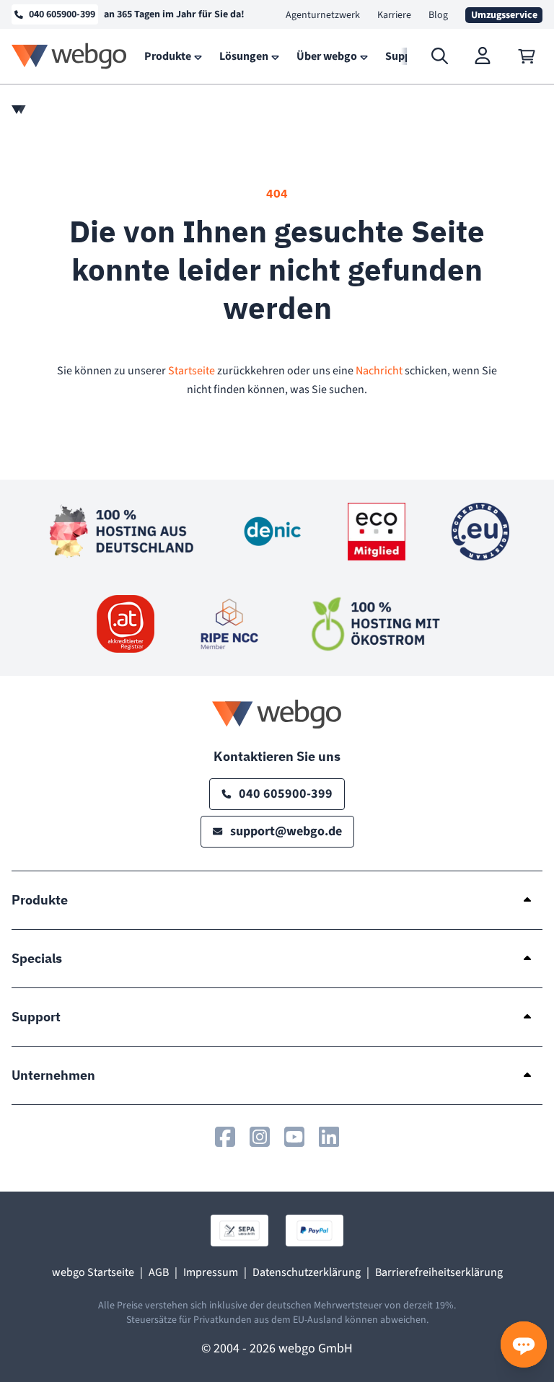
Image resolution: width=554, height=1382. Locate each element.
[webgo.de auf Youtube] (294, 1136)
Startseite (191, 371)
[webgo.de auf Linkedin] (329, 1136)
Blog (438, 15)
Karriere (394, 15)
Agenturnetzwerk (323, 15)
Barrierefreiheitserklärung (439, 1272)
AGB (159, 1272)
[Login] (483, 56)
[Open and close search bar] (440, 56)
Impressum (210, 1272)
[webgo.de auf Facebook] (225, 1136)
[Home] (19, 109)
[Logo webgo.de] (69, 56)
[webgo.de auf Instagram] (259, 1136)
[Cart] (526, 56)
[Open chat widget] (524, 1344)
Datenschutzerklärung (306, 1272)
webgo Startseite (93, 1272)
